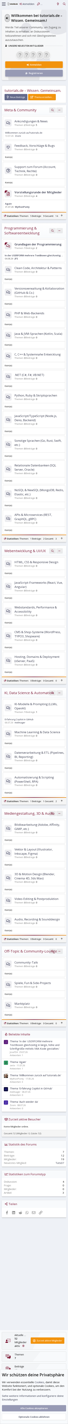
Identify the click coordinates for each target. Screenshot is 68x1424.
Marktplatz (22, 1004)
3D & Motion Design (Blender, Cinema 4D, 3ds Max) (34, 876)
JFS (16, 258)
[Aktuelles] (58, 4)
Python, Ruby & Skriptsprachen (35, 395)
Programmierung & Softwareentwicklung (22, 230)
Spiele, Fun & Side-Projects (32, 983)
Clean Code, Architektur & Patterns (38, 268)
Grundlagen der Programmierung (38, 244)
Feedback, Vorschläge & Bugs (34, 146)
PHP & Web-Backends (29, 313)
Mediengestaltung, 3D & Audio (29, 813)
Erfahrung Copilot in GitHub (19, 719)
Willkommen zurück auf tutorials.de (23, 132)
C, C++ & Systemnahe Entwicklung (37, 354)
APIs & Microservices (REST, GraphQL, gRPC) (33, 517)
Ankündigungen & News (31, 121)
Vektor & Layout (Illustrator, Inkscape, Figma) (33, 851)
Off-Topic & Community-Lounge (30, 951)
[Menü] (3, 4)
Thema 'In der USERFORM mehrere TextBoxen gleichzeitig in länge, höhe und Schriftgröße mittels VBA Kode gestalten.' (35, 1044)
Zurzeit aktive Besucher (25, 1119)
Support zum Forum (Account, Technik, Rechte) (35, 169)
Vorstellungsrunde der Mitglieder (38, 192)
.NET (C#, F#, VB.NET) (29, 375)
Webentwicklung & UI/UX (25, 550)
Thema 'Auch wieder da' (24, 1101)
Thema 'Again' (18, 1062)
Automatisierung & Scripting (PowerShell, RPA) (34, 779)
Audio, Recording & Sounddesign (37, 919)
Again (8, 203)
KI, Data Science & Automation (29, 692)
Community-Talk (26, 962)
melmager (20, 722)
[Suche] (64, 4)
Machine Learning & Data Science (37, 732)
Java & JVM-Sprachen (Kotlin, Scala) (38, 334)
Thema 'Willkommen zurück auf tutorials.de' (35, 1075)
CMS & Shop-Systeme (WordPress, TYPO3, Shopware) (37, 634)
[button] (59, 110)
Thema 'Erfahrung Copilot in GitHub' (31, 1088)
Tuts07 (59, 1163)
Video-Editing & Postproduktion (36, 899)
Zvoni (18, 135)
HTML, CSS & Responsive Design (36, 562)
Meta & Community (20, 110)
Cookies (39, 1382)
